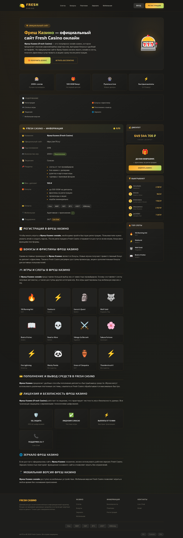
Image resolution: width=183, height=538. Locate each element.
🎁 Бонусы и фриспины (101, 103)
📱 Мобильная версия (31, 117)
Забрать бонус (145, 168)
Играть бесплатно (65, 60)
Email (140, 508)
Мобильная (107, 6)
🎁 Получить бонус (37, 60)
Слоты (63, 6)
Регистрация (154, 6)
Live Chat (141, 504)
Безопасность (112, 504)
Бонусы (73, 6)
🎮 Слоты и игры (29, 107)
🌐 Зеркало (96, 112)
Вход (138, 6)
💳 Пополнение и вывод (101, 107)
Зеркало (95, 6)
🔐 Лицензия (27, 112)
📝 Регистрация (28, 103)
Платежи (84, 6)
